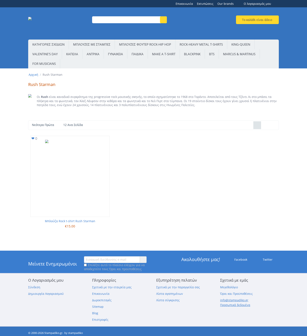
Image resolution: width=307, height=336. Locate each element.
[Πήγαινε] (143, 259)
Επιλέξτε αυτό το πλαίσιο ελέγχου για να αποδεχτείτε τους (114, 267)
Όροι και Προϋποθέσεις (236, 294)
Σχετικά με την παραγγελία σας (178, 287)
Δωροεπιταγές (102, 300)
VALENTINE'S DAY (45, 54)
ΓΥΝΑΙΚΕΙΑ (115, 54)
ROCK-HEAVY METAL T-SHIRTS (201, 44)
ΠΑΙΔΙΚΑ (137, 54)
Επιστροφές (100, 320)
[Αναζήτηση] (163, 19)
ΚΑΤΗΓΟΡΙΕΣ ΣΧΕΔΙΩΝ (48, 44)
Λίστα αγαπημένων (169, 294)
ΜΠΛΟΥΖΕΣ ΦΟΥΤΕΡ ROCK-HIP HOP (145, 44)
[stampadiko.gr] (57, 24)
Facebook (240, 260)
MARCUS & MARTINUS (239, 54)
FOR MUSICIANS (44, 64)
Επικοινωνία (184, 4)
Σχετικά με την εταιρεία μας (112, 287)
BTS (211, 54)
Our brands (225, 4)
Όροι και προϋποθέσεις (125, 269)
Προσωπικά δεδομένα (235, 305)
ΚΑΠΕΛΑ (72, 54)
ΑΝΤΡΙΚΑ (93, 54)
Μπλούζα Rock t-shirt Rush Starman (70, 221)
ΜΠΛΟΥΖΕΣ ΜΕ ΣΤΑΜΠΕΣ (91, 44)
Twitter (267, 260)
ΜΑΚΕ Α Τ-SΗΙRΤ (163, 54)
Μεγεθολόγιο (229, 287)
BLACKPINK (192, 54)
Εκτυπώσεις (205, 4)
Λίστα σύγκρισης (168, 300)
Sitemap (98, 307)
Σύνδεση (34, 287)
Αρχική (33, 75)
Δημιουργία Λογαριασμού (46, 294)
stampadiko (75, 333)
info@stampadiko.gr (234, 300)
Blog (95, 313)
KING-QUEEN (240, 44)
